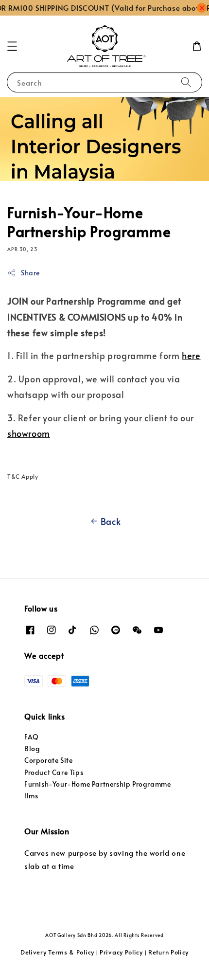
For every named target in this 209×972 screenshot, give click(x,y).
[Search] (186, 81)
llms (31, 795)
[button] (12, 46)
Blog (32, 748)
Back (111, 521)
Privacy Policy (121, 952)
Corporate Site (48, 760)
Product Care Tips (53, 772)
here (191, 355)
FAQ (31, 736)
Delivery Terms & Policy (57, 952)
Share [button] (30, 272)
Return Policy (168, 952)
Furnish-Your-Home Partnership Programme (97, 784)
